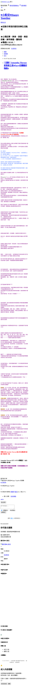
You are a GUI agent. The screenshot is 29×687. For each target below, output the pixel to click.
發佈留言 (3, 512)
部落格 (6, 53)
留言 (16, 491)
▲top (2, 499)
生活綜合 (13, 48)
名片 (5, 55)
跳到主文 (3, 22)
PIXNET (7, 660)
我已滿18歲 (4, 683)
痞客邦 (13, 491)
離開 (9, 683)
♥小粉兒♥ (3, 482)
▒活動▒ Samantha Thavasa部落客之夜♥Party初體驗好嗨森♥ (15, 65)
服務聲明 (17, 662)
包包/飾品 (13, 496)
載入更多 (3, 502)
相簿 (5, 52)
